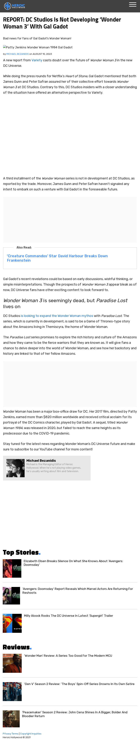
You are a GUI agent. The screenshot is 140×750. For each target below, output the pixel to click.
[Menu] (132, 4)
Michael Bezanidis (17, 54)
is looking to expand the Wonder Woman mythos (57, 316)
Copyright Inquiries (30, 733)
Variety (37, 60)
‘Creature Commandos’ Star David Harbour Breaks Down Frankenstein (57, 258)
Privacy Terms (10, 733)
